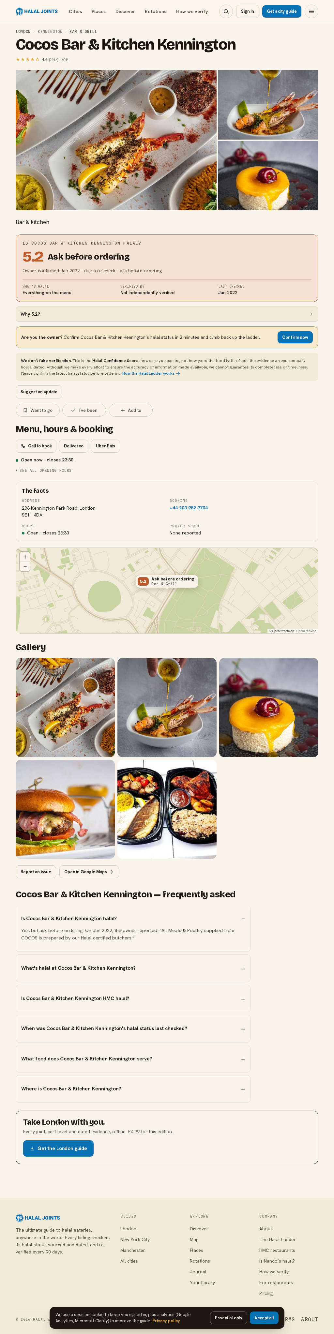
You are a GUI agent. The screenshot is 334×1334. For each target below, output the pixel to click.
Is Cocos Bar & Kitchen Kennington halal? (69, 918)
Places (99, 11)
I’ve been (88, 410)
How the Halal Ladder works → (151, 373)
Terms (286, 1319)
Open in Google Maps (85, 872)
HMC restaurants (277, 1250)
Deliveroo (74, 446)
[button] (167, 583)
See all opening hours (46, 470)
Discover (125, 11)
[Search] (226, 11)
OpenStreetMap (283, 631)
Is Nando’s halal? (277, 1261)
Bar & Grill (83, 31)
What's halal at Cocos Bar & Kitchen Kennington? (78, 968)
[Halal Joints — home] (37, 11)
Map (194, 1239)
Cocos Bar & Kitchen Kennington (126, 44)
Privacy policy (166, 1321)
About (265, 1229)
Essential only (228, 1318)
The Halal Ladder (277, 1239)
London (23, 31)
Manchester (132, 1250)
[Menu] (311, 11)
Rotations (155, 11)
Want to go (41, 410)
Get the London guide (62, 1148)
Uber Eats (105, 446)
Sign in (247, 11)
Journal (198, 1272)
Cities (75, 11)
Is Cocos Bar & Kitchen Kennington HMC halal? (75, 998)
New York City (135, 1239)
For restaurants (276, 1282)
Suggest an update (39, 392)
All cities (129, 1261)
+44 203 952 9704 (189, 508)
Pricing (266, 1293)
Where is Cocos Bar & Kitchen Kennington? (71, 1089)
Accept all (264, 1318)
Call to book (40, 446)
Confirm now (295, 337)
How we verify (192, 11)
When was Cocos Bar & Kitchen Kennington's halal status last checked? (104, 1028)
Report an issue (36, 872)
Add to (134, 410)
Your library (202, 1282)
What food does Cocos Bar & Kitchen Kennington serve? (86, 1059)
